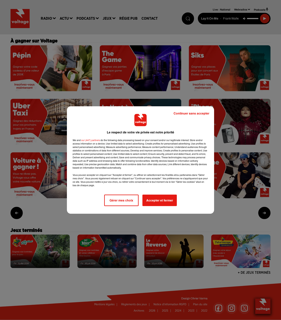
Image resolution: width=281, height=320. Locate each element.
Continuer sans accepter (191, 113)
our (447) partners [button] (90, 140)
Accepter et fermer (159, 200)
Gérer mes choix (121, 200)
